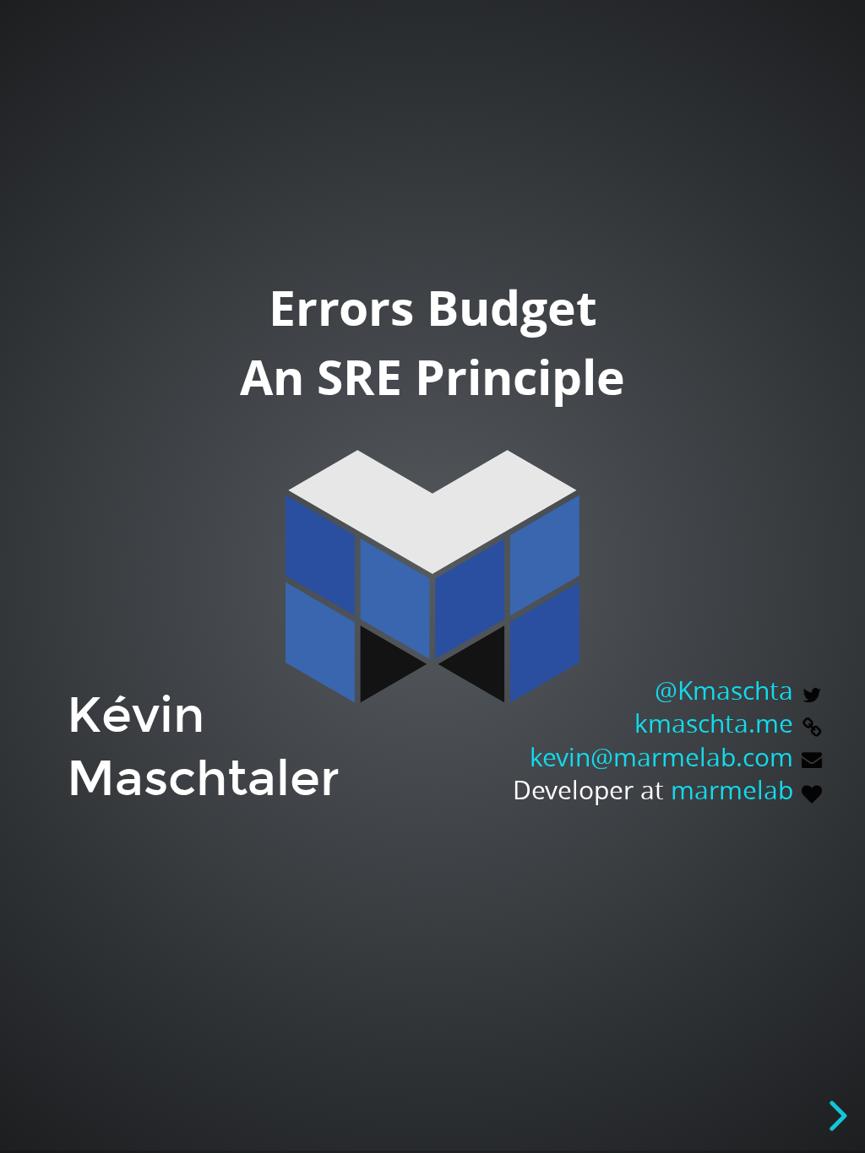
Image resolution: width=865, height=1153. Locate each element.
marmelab (732, 789)
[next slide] (834, 1116)
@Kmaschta (724, 690)
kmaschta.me (713, 723)
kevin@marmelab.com (661, 756)
